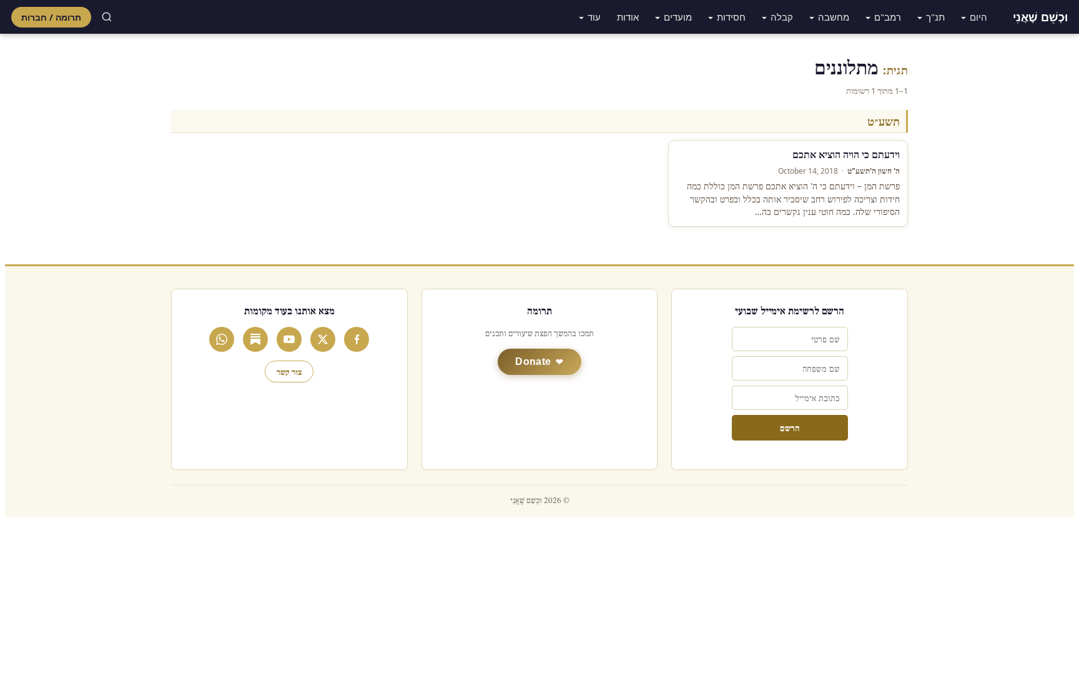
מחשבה (833, 17)
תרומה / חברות (51, 17)
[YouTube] (289, 339)
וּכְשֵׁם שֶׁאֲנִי (1040, 16)
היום (978, 17)
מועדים (678, 17)
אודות (628, 17)
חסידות (731, 17)
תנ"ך (935, 17)
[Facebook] (356, 339)
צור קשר (289, 371)
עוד (594, 17)
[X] (322, 339)
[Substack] (255, 339)
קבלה (782, 17)
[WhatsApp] (221, 339)
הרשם (789, 427)
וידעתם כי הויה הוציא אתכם (846, 154)
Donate (533, 361)
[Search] (107, 17)
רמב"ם (887, 17)
